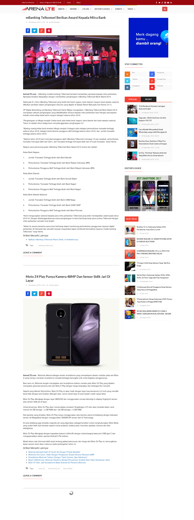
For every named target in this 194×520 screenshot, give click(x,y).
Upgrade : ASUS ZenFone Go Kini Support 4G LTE (152, 119)
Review (73, 9)
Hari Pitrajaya (55, 22)
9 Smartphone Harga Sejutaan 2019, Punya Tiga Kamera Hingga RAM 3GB (154, 300)
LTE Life (85, 9)
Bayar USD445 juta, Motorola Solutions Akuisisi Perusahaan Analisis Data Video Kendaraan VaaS (69, 460)
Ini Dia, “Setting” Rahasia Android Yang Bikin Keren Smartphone (152, 154)
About (79, 2)
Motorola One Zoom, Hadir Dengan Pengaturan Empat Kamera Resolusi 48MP (61, 454)
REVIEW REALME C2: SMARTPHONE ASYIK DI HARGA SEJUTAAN (154, 240)
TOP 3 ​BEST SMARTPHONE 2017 (148, 190)
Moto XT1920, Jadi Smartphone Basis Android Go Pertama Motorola (57, 462)
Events (118, 9)
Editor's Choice (102, 9)
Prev (127, 193)
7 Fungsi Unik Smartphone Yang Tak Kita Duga (153, 264)
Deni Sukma (54, 285)
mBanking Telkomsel (45, 245)
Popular (133, 99)
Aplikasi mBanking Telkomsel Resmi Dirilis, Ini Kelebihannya (53, 239)
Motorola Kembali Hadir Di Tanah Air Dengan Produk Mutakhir (54, 452)
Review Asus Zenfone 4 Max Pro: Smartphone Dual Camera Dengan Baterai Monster (153, 143)
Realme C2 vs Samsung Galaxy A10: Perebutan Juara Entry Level (151, 228)
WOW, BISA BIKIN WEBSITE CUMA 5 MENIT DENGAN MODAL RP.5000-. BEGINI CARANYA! (154, 313)
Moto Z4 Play (67, 468)
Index (69, 2)
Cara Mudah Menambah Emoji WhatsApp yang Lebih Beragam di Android (153, 132)
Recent (148, 99)
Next (170, 193)
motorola (41, 468)
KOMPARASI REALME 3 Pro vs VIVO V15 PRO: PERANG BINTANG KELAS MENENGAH (153, 253)
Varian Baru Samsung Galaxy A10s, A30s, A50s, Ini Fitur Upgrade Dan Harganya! (153, 276)
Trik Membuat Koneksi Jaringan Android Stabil (152, 107)
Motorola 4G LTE (54, 468)
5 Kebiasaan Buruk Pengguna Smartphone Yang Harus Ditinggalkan (154, 288)
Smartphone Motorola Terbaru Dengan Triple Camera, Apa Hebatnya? (57, 457)
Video (130, 9)
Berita (61, 9)
